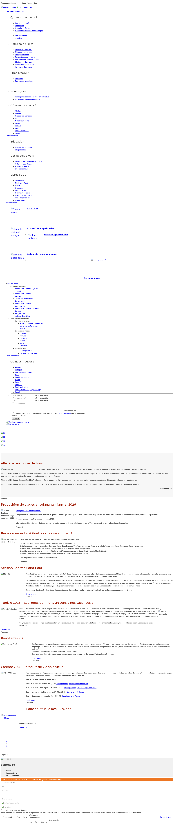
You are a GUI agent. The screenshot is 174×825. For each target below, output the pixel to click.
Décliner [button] (44, 822)
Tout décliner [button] (22, 817)
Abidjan (18, 111)
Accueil (8, 770)
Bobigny (18, 113)
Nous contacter (12, 356)
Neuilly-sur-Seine (22, 121)
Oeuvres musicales (22, 193)
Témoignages (20, 190)
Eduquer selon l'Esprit (23, 147)
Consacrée (19, 26)
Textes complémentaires (78, 684)
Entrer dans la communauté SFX (27, 99)
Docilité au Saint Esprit (23, 50)
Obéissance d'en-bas (23, 62)
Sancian (23, 346)
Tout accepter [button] (8, 817)
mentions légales (64, 413)
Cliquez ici (23, 727)
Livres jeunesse (21, 188)
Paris (23, 336)
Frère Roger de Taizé (23, 198)
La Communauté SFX (15, 12)
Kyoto (22, 343)
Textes (81, 692)
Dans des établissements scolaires (28, 161)
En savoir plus (165, 817)
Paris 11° (18, 128)
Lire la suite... (31, 594)
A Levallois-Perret (22, 166)
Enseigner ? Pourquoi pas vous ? (28, 511)
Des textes (19, 79)
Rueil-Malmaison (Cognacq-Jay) (28, 390)
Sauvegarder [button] (54, 820)
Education (19, 185)
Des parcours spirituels (24, 81)
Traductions (20, 200)
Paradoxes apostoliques (24, 65)
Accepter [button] (34, 822)
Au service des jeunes (23, 67)
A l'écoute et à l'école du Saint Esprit (29, 31)
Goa (23, 341)
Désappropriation (22, 55)
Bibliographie (26, 351)
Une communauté (22, 23)
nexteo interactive (55, 780)
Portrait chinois (21, 36)
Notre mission (12, 136)
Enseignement (62, 684)
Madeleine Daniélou (23, 183)
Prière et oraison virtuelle (25, 57)
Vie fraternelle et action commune (28, 60)
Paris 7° (18, 126)
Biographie (20, 313)
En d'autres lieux (21, 169)
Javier (24, 333)
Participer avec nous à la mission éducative (32, 97)
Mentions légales (12, 775)
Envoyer (16, 418)
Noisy (17, 123)
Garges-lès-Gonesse (23, 116)
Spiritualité (19, 180)
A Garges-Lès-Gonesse (24, 164)
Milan (17, 118)
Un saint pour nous (28, 353)
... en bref (18, 38)
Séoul (17, 133)
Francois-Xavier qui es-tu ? (31, 323)
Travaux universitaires (23, 195)
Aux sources (12, 284)
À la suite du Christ (22, 28)
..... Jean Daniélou (22, 316)
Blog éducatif (20, 150)
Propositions (11, 203)
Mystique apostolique (23, 52)
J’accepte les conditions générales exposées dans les (43, 413)
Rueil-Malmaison (22, 131)
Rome (24, 338)
